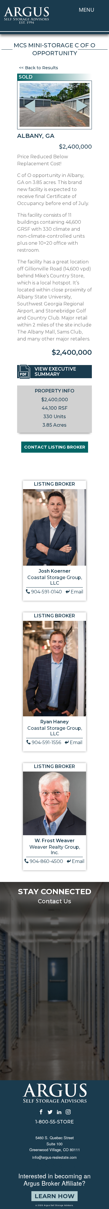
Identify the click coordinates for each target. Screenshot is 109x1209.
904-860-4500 (46, 861)
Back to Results (41, 67)
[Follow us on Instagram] (68, 1111)
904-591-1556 (46, 742)
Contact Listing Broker (54, 447)
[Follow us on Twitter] (50, 1111)
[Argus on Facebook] (41, 1111)
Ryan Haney (54, 722)
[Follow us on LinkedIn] (59, 1111)
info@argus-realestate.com (54, 1157)
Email (77, 592)
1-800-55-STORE (54, 1122)
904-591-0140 (46, 592)
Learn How (54, 1196)
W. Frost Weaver (55, 840)
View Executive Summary (55, 371)
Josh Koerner (55, 571)
